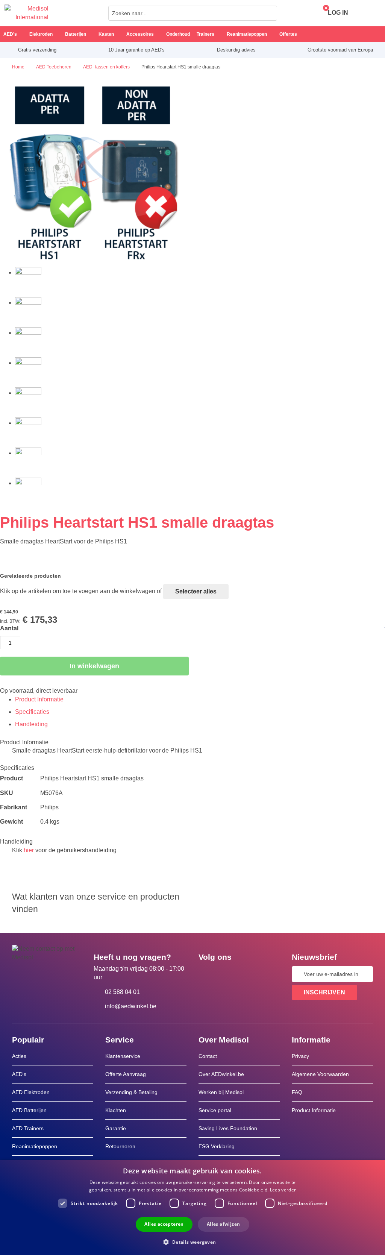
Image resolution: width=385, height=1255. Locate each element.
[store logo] (27, 13)
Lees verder (283, 1190)
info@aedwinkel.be (130, 1006)
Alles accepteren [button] (163, 1224)
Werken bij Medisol (221, 1092)
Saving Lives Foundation (228, 1128)
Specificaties (32, 712)
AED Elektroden (31, 1092)
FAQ (297, 1092)
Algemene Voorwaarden (320, 1074)
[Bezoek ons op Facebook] (206, 974)
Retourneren (120, 1146)
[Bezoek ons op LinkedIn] (228, 974)
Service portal (215, 1110)
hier (29, 850)
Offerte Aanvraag (125, 1074)
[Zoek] (269, 13)
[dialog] (192, 1207)
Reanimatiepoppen (34, 1146)
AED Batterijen (29, 1110)
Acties (19, 1056)
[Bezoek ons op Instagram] (250, 974)
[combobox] (192, 13)
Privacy (300, 1056)
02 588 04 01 (122, 992)
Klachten (115, 1110)
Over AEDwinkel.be (221, 1074)
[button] (192, 1241)
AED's (19, 1074)
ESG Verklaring (217, 1146)
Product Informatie (39, 699)
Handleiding (31, 724)
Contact (208, 1056)
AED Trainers (28, 1128)
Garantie (115, 1128)
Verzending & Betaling (131, 1092)
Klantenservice (122, 1056)
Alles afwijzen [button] (223, 1224)
